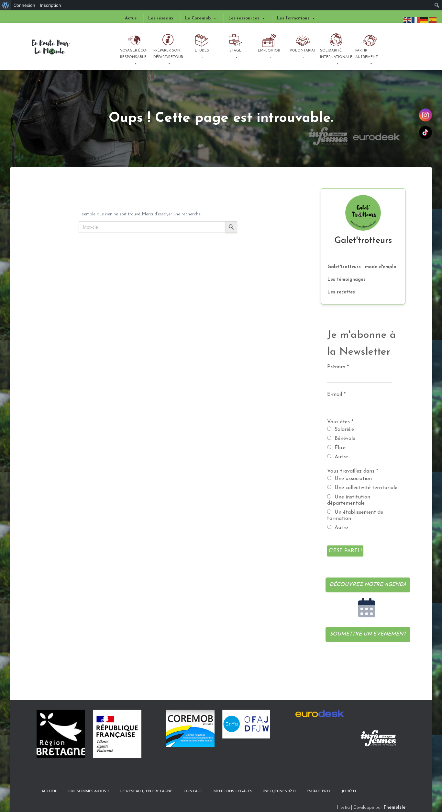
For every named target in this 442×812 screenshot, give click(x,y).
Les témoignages (346, 279)
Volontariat (303, 50)
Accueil (49, 791)
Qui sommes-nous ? (88, 791)
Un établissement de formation (355, 515)
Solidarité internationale (336, 54)
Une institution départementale (348, 500)
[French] (416, 19)
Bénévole (344, 438)
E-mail (336, 394)
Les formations (293, 18)
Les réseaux (160, 18)
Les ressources (243, 18)
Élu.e (339, 448)
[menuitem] (5, 5)
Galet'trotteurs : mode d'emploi (362, 267)
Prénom (338, 367)
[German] (424, 19)
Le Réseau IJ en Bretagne (146, 791)
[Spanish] (433, 19)
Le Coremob (198, 18)
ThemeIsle (394, 807)
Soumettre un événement (368, 634)
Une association (352, 478)
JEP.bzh (348, 791)
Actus (131, 18)
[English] (407, 19)
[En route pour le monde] (51, 47)
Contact (193, 791)
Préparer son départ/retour (168, 54)
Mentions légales (233, 791)
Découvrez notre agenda (367, 584)
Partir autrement (366, 54)
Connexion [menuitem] (24, 5)
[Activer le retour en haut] (424, 784)
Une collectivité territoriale (365, 487)
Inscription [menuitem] (50, 5)
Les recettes (341, 292)
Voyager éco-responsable (133, 54)
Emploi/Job (269, 50)
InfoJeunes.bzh (279, 791)
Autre (340, 457)
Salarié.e (343, 429)
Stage (235, 50)
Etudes (202, 50)
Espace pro (318, 791)
